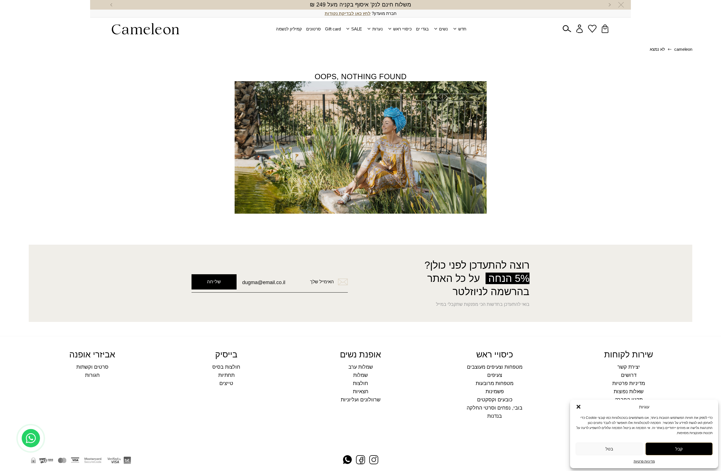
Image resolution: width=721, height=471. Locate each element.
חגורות (92, 375)
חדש (462, 28)
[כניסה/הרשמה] (579, 29)
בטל (609, 448)
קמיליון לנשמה (289, 28)
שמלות (360, 375)
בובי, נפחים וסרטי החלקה (494, 408)
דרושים (629, 375)
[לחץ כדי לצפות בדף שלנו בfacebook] (360, 460)
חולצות (360, 383)
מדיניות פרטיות (644, 461)
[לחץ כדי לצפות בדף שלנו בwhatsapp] (347, 460)
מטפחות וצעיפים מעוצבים (494, 367)
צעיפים (494, 375)
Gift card (333, 28)
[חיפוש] (567, 29)
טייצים (226, 383)
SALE (356, 28)
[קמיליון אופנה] (145, 28)
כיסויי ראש (402, 28)
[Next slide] (111, 5)
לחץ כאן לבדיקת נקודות (348, 13)
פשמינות (495, 391)
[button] (578, 407)
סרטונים (313, 28)
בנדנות (494, 416)
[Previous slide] (610, 5)
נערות (377, 28)
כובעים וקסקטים (494, 400)
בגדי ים (422, 28)
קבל (679, 448)
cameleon (683, 49)
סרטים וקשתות (92, 367)
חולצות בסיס (226, 367)
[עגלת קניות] (605, 29)
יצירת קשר (628, 367)
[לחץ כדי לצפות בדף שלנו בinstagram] (373, 460)
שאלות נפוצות (629, 391)
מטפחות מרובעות (494, 383)
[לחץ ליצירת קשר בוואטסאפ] (31, 453)
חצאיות (360, 391)
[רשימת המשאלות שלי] (592, 29)
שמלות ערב (360, 367)
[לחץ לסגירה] (621, 5)
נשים (443, 28)
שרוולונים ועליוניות (360, 400)
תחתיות (226, 375)
